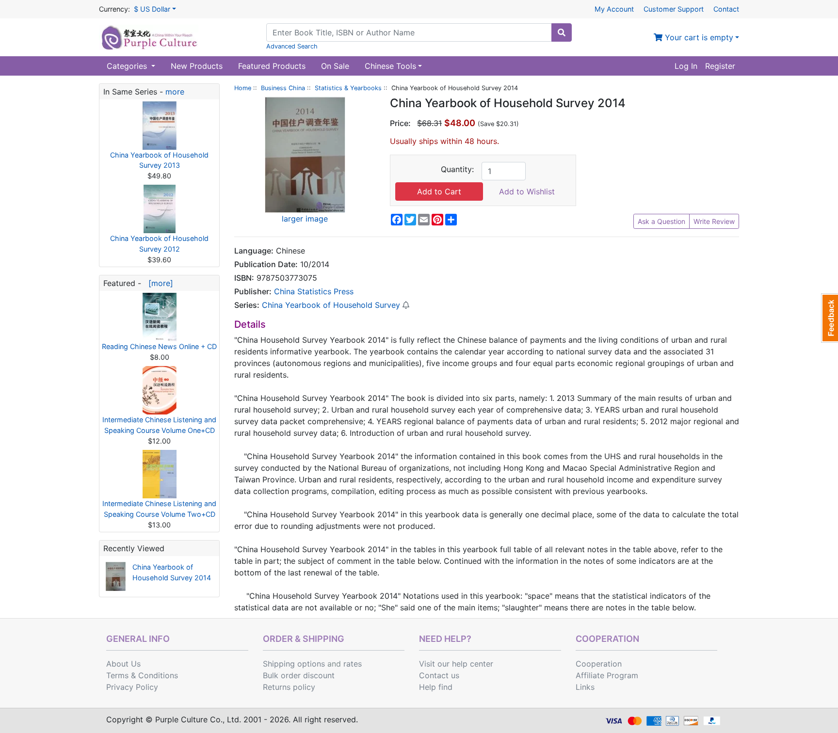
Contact (726, 9)
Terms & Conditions (142, 675)
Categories (128, 66)
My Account (614, 9)
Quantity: (457, 169)
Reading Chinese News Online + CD (159, 346)
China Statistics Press (314, 291)
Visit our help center (456, 664)
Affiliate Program (607, 675)
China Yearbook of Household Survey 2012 (159, 243)
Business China (283, 88)
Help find (435, 687)
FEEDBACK (829, 318)
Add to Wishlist (527, 191)
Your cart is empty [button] (697, 37)
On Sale (335, 66)
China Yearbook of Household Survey (331, 305)
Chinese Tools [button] (390, 66)
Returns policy (289, 687)
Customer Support (674, 9)
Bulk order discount (299, 675)
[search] (561, 32)
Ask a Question (661, 221)
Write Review (714, 221)
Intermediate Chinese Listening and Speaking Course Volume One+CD (159, 424)
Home (242, 88)
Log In (686, 66)
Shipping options (294, 664)
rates (352, 664)
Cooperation (599, 664)
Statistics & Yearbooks (348, 88)
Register (720, 66)
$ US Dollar (152, 9)
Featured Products (272, 66)
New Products (197, 66)
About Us (123, 664)
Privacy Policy (132, 687)
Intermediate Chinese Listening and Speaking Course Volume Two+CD (159, 508)
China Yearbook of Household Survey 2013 (159, 160)
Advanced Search (292, 46)
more (174, 91)
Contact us (439, 675)
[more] (158, 283)
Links (585, 687)
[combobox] (409, 32)
